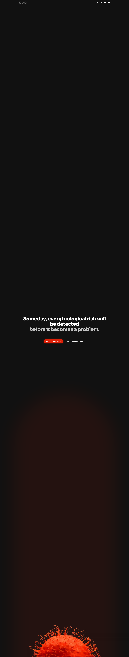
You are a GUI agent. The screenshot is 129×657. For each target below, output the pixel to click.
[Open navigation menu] (109, 2)
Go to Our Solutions (75, 341)
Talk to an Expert (52, 341)
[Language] (105, 2)
